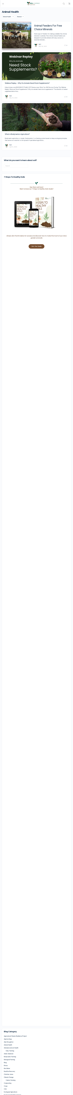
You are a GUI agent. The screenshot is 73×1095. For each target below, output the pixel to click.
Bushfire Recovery (9, 1071)
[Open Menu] (3, 3)
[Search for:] (16, 166)
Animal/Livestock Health (11, 1048)
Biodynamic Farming (10, 1056)
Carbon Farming (10, 1080)
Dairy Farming (10, 1051)
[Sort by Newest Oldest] (20, 16)
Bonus (6, 1065)
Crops (6, 1086)
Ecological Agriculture (10, 1092)
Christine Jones (8, 1074)
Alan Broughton (8, 1042)
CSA (5, 1089)
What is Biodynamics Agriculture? (17, 134)
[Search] (64, 3)
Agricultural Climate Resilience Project (15, 1036)
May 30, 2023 (43, 46)
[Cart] (69, 3)
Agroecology (8, 1039)
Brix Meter (7, 1068)
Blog (5, 1062)
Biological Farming (9, 1059)
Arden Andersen (8, 1054)
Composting (7, 1083)
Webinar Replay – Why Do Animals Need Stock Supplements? (27, 83)
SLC (40, 44)
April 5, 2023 (13, 147)
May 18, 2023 (13, 98)
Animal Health (8, 1045)
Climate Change (8, 1077)
